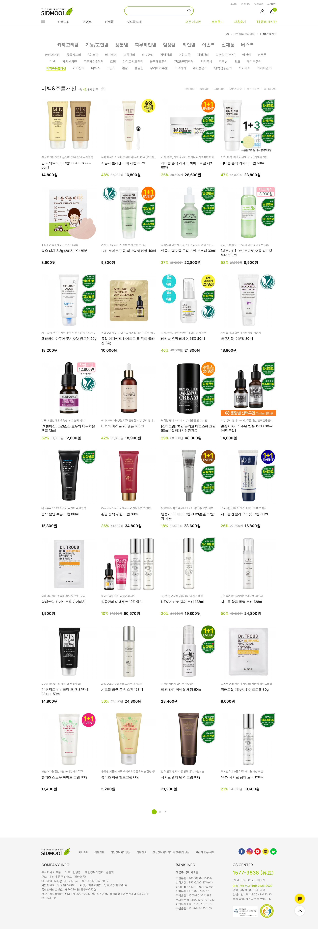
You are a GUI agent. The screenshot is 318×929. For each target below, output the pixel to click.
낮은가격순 (235, 88)
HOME (227, 34)
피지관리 (148, 54)
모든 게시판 (193, 21)
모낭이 (110, 68)
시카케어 (244, 68)
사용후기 (240, 21)
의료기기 (180, 68)
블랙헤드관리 (158, 61)
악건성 (246, 54)
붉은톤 (262, 54)
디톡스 (95, 68)
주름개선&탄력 (93, 61)
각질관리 (203, 54)
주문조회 (259, 3)
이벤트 (87, 21)
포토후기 (217, 21)
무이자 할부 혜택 (205, 852)
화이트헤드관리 (133, 61)
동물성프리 (73, 54)
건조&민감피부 (184, 61)
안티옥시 (206, 61)
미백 (53, 61)
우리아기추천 (159, 68)
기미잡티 (78, 68)
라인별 (189, 44)
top (300, 911)
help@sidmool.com (66, 881)
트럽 (113, 61)
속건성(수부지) (225, 54)
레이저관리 (254, 61)
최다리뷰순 (270, 88)
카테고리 (64, 21)
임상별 (169, 44)
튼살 (125, 68)
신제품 (109, 21)
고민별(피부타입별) (244, 33)
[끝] (165, 811)
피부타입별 (145, 44)
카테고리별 (68, 44)
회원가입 (245, 3)
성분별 (121, 44)
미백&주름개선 (268, 33)
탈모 (237, 61)
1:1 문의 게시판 (267, 21)
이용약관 (99, 852)
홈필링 (138, 68)
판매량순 (190, 88)
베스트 (247, 44)
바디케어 (111, 54)
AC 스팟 (93, 54)
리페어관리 (264, 68)
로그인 (233, 3)
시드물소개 (134, 21)
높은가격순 (253, 88)
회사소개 (83, 852)
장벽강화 (166, 54)
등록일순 (205, 88)
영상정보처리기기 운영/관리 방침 (171, 852)
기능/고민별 (97, 44)
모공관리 (129, 54)
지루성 (223, 61)
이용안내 (141, 852)
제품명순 (219, 88)
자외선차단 (69, 61)
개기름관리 (200, 68)
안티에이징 (52, 54)
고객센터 (272, 3)
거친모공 (184, 54)
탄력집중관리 (223, 68)
